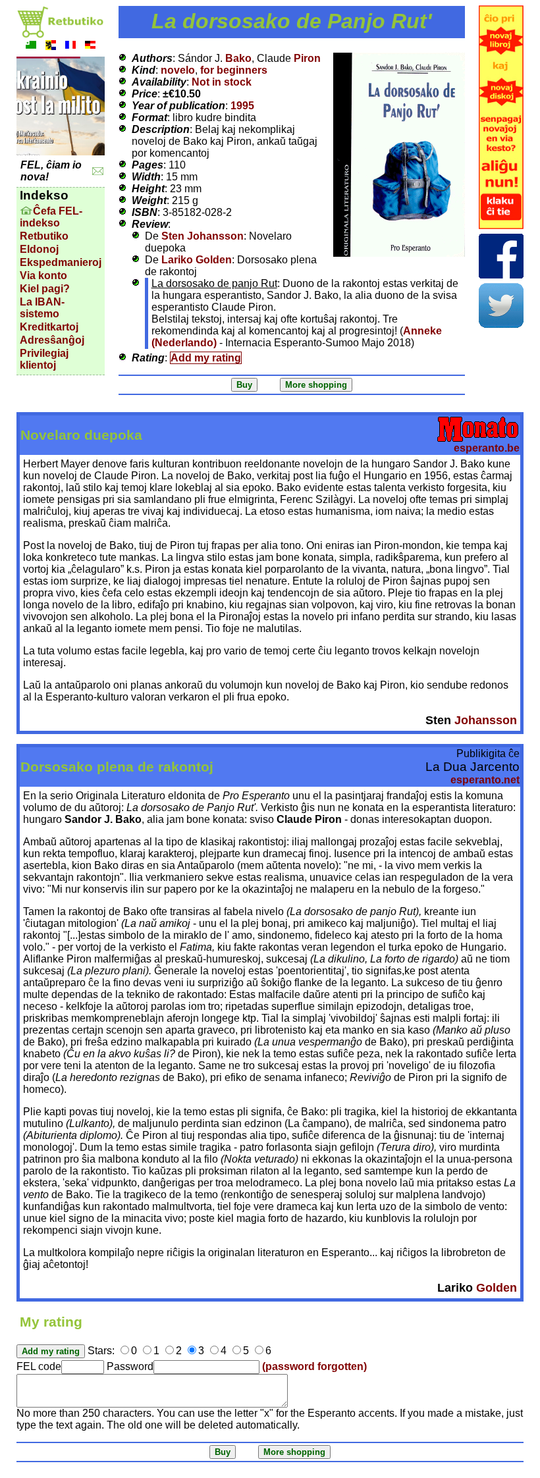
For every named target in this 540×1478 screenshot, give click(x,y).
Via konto (43, 275)
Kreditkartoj (49, 326)
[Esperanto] (31, 46)
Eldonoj (39, 249)
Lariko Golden (196, 259)
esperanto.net (485, 779)
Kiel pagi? (45, 288)
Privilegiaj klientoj (44, 359)
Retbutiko (44, 236)
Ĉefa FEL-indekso (51, 216)
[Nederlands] (50, 46)
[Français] (70, 46)
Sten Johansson (202, 236)
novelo (178, 70)
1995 (242, 105)
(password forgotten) (314, 1366)
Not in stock (222, 82)
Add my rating (206, 357)
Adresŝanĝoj (52, 340)
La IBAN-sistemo (42, 307)
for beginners (233, 70)
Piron (307, 58)
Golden (496, 1287)
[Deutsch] (90, 46)
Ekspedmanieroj (60, 262)
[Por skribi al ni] (97, 171)
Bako (238, 58)
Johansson (485, 720)
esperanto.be (487, 448)
